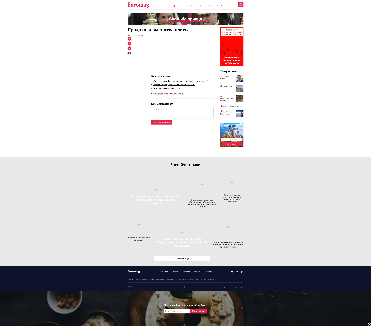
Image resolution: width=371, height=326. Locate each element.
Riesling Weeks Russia (156, 279)
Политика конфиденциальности (185, 287)
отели (130, 279)
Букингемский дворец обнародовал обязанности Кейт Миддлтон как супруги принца (202, 203)
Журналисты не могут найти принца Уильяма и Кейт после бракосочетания (228, 244)
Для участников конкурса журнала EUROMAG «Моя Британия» (232, 198)
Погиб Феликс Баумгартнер (226, 113)
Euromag (138, 4)
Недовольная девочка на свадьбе (139, 238)
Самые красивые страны (231, 106)
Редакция (208, 272)
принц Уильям (177, 93)
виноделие (170, 279)
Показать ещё (182, 258)
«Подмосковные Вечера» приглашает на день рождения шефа (181, 81)
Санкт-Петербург (207, 279)
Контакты (175, 272)
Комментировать (162, 122)
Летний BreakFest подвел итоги (167, 88)
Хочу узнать (231, 144)
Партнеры (197, 272)
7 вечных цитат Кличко (227, 77)
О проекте (164, 272)
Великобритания (159, 93)
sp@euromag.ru (238, 287)
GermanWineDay (140, 279)
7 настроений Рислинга (184, 279)
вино (197, 279)
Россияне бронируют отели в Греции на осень (174, 84)
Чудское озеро (227, 86)
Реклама (186, 272)
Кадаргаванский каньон (226, 99)
